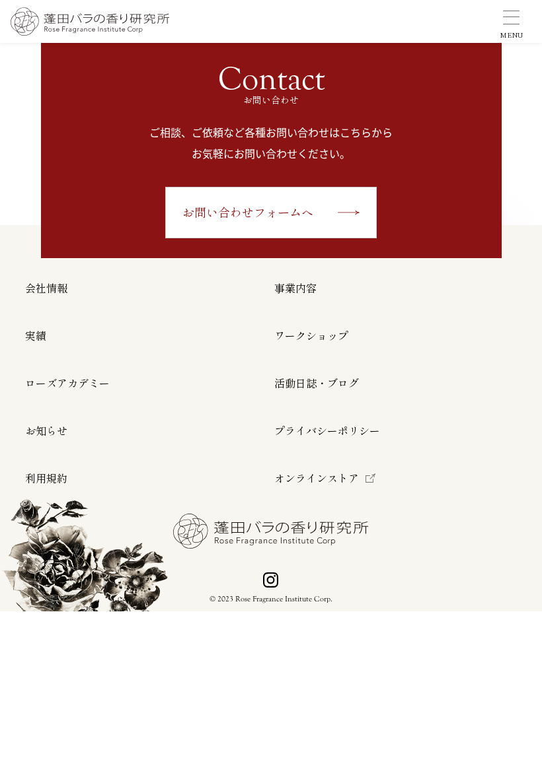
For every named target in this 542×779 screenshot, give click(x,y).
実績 (35, 336)
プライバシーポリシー (327, 431)
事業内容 (295, 288)
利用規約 (46, 478)
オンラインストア (316, 478)
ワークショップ (311, 336)
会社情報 (46, 288)
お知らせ (46, 431)
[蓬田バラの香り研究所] (90, 21)
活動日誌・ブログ (316, 383)
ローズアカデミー (67, 383)
